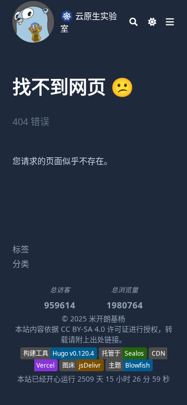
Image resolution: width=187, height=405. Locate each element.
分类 (20, 263)
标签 (20, 249)
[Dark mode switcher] (152, 22)
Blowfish (137, 365)
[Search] (133, 22)
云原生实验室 (88, 22)
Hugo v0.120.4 (73, 353)
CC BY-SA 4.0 (83, 329)
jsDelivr (90, 365)
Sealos (134, 353)
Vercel (45, 365)
